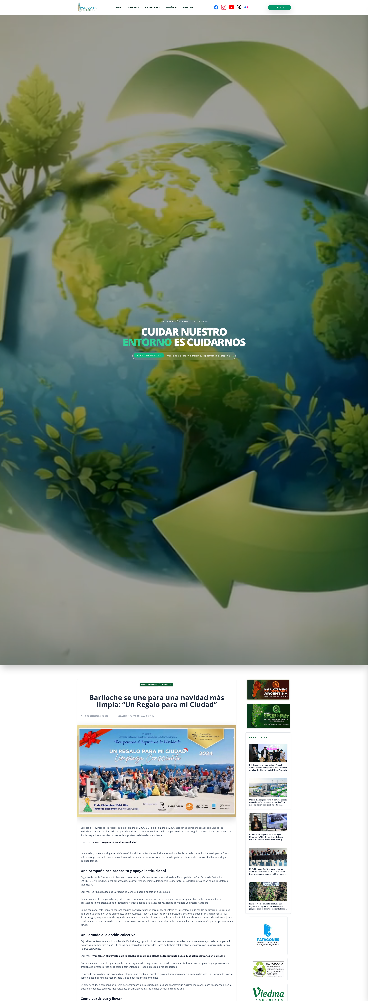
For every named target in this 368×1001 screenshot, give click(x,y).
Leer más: (109, 842)
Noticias (132, 7)
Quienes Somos (152, 7)
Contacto (279, 7)
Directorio (188, 7)
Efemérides (171, 7)
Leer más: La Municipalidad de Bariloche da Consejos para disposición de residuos (125, 891)
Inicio (119, 7)
